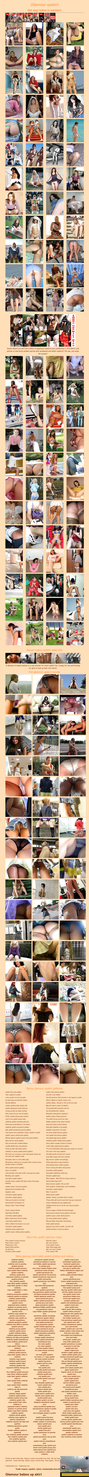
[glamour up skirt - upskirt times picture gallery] (14, 203)
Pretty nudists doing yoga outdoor (17, 1116)
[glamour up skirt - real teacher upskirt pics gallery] (75, 367)
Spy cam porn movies (53, 1249)
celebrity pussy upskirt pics (14, 1229)
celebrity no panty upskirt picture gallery (19, 1151)
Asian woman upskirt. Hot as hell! (57, 1184)
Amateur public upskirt (13, 1251)
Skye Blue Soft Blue (12, 1213)
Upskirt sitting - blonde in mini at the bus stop (61, 1103)
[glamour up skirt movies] (18, 684)
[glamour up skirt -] (75, 58)
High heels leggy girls (53, 1247)
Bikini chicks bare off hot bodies (16, 1218)
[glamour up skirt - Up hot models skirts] (34, 416)
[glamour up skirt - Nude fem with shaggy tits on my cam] (34, 633)
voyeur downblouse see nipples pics (58, 1203)
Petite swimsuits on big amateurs (57, 1162)
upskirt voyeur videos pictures (56, 1116)
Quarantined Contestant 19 (14, 1203)
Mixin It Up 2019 (51, 1192)
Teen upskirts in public (13, 1095)
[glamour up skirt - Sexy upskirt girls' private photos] (14, 585)
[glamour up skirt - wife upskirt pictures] (14, 82)
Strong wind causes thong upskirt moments (61, 1213)
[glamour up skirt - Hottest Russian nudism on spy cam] (75, 82)
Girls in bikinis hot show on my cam (17, 1224)
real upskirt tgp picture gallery (56, 1138)
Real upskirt (49, 1460)
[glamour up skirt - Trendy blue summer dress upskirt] (14, 609)
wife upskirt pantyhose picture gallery (18, 1130)
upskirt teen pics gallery (13, 1092)
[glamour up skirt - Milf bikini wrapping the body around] (14, 130)
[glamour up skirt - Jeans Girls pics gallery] (14, 537)
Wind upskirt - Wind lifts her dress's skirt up (61, 1178)
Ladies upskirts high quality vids (16, 1105)
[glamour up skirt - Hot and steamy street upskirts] (14, 416)
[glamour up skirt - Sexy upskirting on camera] (14, 227)
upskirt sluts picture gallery (55, 1092)
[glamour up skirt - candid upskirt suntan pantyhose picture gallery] (54, 58)
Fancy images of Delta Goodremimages (59, 1210)
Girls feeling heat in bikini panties (57, 1165)
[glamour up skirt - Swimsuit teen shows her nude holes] (75, 130)
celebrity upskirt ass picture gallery (17, 1127)
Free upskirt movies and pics (15, 1240)
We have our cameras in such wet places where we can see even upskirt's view (23, 1155)
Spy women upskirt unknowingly (57, 1159)
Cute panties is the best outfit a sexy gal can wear (22, 1173)
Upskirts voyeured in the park (56, 1130)
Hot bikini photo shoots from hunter (58, 1154)
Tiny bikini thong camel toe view (57, 1119)
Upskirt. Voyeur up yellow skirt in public (59, 1197)
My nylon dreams (52, 1243)
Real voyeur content (12, 1243)
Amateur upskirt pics (53, 1176)
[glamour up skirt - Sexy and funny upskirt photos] (54, 633)
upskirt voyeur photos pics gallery (16, 1135)
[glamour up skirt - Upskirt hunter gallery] (14, 58)
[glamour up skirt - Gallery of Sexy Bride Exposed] (34, 227)
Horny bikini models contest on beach (59, 1143)
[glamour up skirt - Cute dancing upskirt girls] (54, 464)
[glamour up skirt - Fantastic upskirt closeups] (75, 227)
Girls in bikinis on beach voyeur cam (58, 1100)
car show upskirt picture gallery (56, 1132)
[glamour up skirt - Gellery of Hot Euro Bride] (75, 561)
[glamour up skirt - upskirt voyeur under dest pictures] (54, 391)
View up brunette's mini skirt (15, 1200)
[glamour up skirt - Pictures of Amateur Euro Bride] (14, 512)
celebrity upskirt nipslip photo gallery (58, 1140)
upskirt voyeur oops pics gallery (16, 1186)
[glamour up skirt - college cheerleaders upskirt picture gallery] (75, 34)
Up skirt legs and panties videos (16, 1100)
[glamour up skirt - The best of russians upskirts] (14, 34)
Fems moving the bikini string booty (58, 1167)
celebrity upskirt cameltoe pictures (17, 1122)
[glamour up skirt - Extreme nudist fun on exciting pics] (14, 275)
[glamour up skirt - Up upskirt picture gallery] (34, 34)
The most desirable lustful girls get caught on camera (64, 1149)
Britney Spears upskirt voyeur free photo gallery (21, 1138)
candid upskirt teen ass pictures (16, 1146)
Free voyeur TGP (52, 1251)
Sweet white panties (12, 1247)
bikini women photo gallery (14, 1140)
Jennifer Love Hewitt (53, 1095)
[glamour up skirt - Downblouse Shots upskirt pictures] (14, 440)
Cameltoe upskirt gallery (54, 1170)
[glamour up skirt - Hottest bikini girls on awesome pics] (54, 537)
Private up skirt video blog (14, 1458)
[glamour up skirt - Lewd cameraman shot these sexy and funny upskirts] (75, 416)
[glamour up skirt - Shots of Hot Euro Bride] (75, 203)
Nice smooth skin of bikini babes (16, 1143)
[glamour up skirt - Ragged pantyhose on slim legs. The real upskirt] (75, 464)
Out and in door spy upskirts (55, 1151)
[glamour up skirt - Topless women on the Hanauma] (34, 154)
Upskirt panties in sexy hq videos (57, 1229)
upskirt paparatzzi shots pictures (16, 1108)
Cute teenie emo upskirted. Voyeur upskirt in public (22, 1132)
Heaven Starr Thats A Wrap (14, 1205)
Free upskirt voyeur (52, 1245)
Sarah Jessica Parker (12, 1210)
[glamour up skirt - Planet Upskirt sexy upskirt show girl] (34, 130)
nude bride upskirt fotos (13, 1221)
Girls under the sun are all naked (16, 1113)
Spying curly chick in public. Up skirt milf (59, 1226)
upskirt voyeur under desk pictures (58, 1216)
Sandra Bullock (10, 1103)
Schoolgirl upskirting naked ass (56, 1173)
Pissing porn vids (11, 1245)
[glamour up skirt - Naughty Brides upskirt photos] (34, 106)
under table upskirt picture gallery (57, 1146)
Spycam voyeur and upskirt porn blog (37, 1458)
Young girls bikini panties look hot (57, 1108)
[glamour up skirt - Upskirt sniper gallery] (54, 130)
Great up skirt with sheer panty (15, 1149)
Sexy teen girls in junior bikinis (56, 1124)
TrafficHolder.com (11, 1466)
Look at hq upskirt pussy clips (15, 1119)
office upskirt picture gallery (14, 1167)
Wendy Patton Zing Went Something (58, 1221)
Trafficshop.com (24, 1466)
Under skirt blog (18, 1460)
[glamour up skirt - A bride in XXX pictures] (54, 34)
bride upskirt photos (53, 1224)
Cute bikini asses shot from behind (58, 1157)
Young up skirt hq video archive (16, 1111)
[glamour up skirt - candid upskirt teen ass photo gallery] (34, 251)
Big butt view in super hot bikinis (57, 1105)
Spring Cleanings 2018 (54, 1181)
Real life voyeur (51, 1240)
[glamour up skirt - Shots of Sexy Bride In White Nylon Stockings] (75, 300)
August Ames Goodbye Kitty (15, 1189)
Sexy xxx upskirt (10, 1170)
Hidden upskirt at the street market (58, 1122)
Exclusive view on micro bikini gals (17, 1159)
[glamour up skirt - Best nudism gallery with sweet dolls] (14, 391)
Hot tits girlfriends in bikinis (55, 1111)
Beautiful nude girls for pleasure (57, 1113)
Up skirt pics (9, 1249)
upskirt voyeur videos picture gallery (17, 1232)
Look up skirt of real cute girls (15, 1097)
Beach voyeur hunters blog (35, 1460)
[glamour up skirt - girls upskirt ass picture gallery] (75, 251)
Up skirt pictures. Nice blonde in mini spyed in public (64, 1097)
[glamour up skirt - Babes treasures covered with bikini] (75, 633)
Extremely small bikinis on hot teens (17, 1124)
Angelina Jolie (10, 1192)
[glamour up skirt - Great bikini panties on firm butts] (34, 488)
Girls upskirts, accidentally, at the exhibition (61, 1186)
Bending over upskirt (12, 1176)
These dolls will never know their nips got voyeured (63, 1200)
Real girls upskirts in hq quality (56, 1127)
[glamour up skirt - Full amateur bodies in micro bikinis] (34, 391)
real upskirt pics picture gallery (56, 1135)
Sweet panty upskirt (53, 1194)
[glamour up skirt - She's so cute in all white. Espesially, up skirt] (34, 464)
